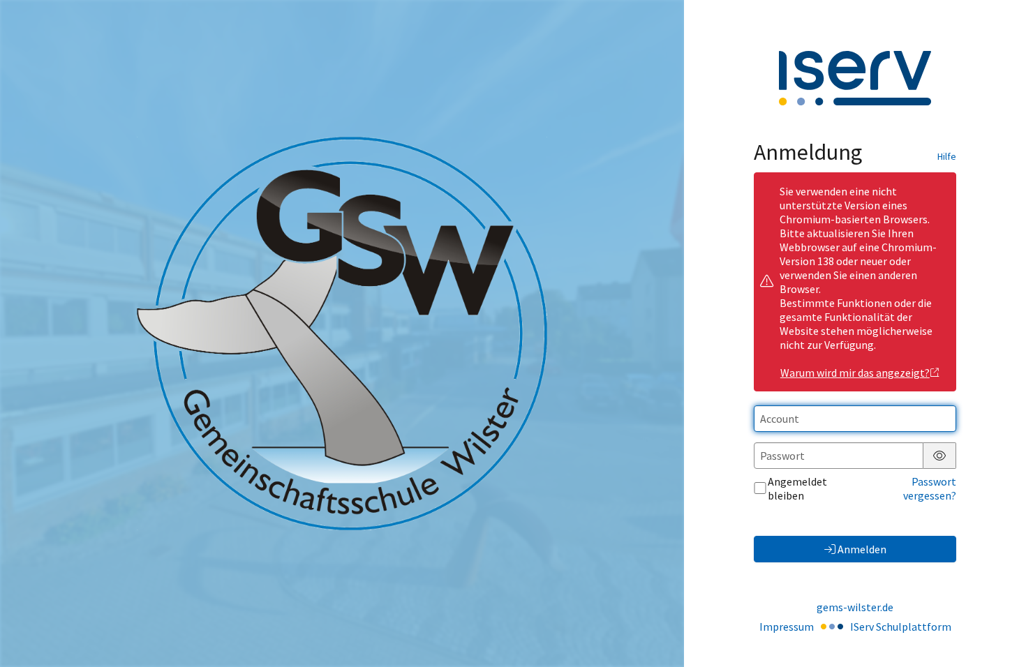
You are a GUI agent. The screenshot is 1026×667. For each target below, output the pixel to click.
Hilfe (946, 156)
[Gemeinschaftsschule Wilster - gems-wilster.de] (342, 333)
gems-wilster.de (855, 607)
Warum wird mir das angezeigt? (855, 373)
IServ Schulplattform (900, 627)
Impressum (786, 627)
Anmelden (862, 549)
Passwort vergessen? (929, 488)
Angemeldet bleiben (797, 488)
